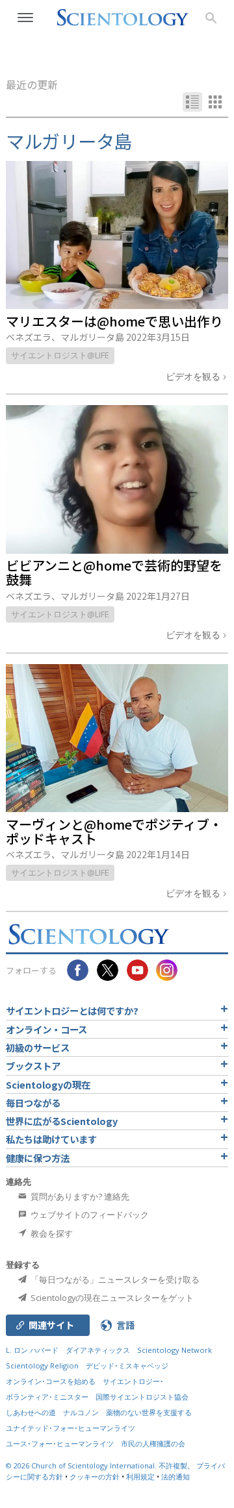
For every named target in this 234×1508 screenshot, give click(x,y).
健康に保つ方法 (38, 1158)
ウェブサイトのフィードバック (89, 1214)
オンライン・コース (46, 1029)
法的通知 (175, 1476)
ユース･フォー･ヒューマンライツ (60, 1443)
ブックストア (33, 1065)
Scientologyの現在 (48, 1084)
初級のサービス (38, 1047)
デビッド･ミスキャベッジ (127, 1365)
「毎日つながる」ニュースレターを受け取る (114, 1279)
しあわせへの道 (31, 1412)
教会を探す (51, 1233)
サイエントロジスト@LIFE (60, 355)
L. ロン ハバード (32, 1350)
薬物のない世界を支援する (149, 1412)
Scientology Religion (42, 1365)
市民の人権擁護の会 (153, 1443)
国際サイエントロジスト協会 (142, 1397)
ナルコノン (81, 1412)
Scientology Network (174, 1350)
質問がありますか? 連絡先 (79, 1196)
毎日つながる (33, 1102)
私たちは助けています (51, 1139)
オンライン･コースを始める (51, 1381)
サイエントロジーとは (72, 1010)
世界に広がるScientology (62, 1121)
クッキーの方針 (95, 1476)
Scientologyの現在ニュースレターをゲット (111, 1298)
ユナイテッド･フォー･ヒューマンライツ (70, 1428)
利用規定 (140, 1476)
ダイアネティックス (98, 1350)
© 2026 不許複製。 (101, 1465)
